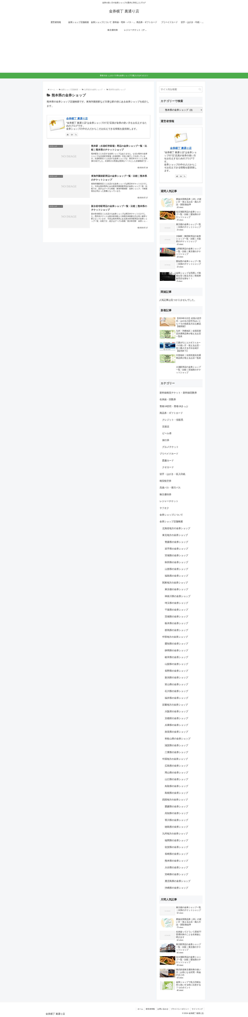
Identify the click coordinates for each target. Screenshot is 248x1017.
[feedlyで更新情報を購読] (71, 134)
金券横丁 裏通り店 (77, 118)
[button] (200, 89)
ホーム (140, 1009)
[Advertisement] (124, 53)
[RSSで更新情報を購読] (76, 134)
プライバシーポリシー (180, 1009)
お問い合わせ (162, 1009)
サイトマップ (197, 1009)
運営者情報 (150, 1009)
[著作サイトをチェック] (67, 134)
